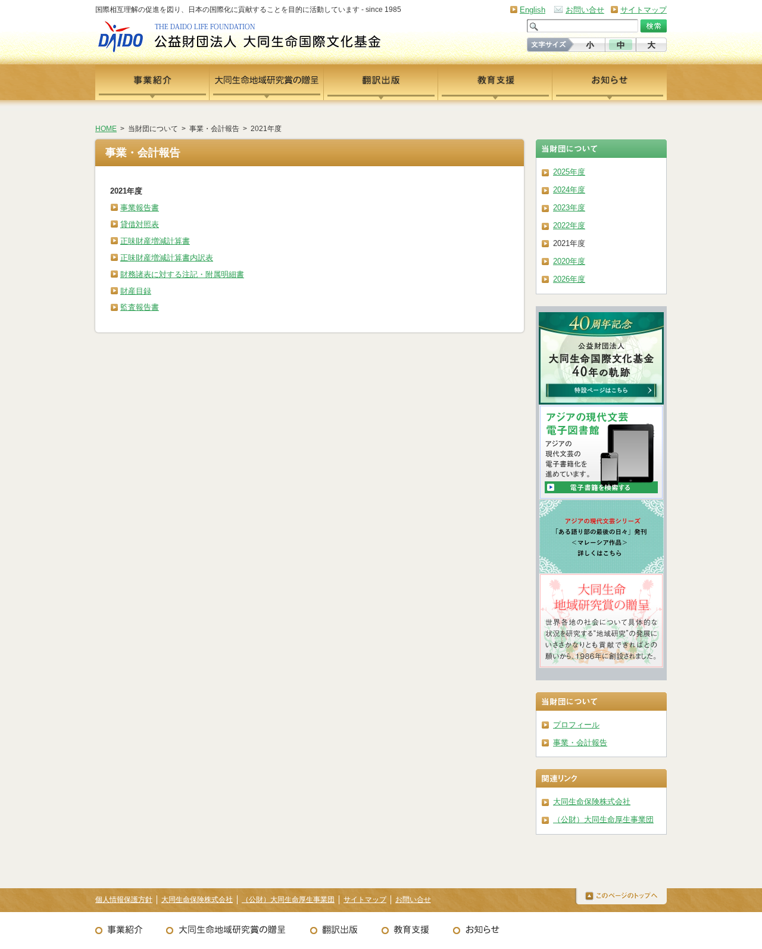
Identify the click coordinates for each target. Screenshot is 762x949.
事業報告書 (139, 207)
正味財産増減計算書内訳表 (166, 257)
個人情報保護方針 (123, 899)
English (532, 9)
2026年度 (569, 279)
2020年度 (569, 261)
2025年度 (569, 171)
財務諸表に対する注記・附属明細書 (182, 274)
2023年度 (569, 207)
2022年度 (569, 225)
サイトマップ (643, 9)
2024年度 (569, 189)
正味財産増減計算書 (155, 241)
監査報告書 (139, 307)
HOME (106, 129)
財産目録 (135, 291)
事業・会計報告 (580, 742)
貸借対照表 (139, 224)
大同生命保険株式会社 (591, 801)
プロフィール (576, 724)
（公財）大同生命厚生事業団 (603, 819)
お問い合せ (585, 9)
